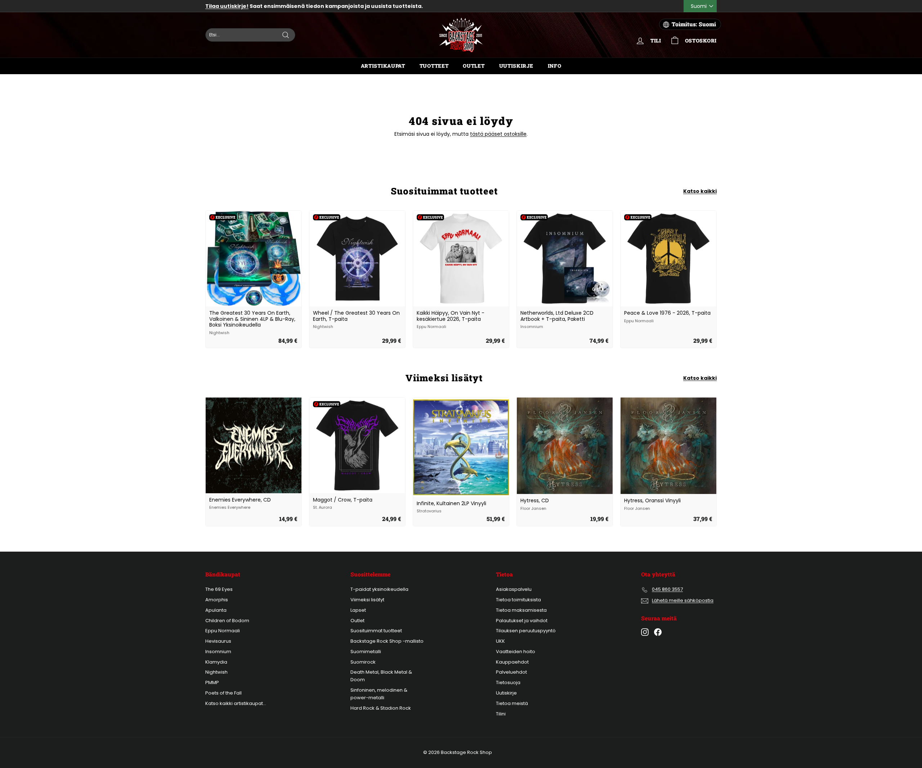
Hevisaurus (218, 641)
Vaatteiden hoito (515, 651)
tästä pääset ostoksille (498, 134)
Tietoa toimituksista (518, 599)
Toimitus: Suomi (694, 24)
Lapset (358, 610)
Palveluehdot (511, 672)
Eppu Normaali (222, 630)
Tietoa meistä (512, 703)
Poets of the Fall (223, 693)
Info (554, 65)
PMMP (212, 682)
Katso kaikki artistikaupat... (235, 703)
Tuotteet (434, 65)
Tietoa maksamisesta (521, 610)
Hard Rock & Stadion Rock (380, 708)
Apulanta (216, 610)
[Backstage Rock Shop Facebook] (658, 632)
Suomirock (363, 662)
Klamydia (216, 662)
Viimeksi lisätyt (367, 599)
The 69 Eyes (219, 589)
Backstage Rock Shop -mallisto (387, 641)
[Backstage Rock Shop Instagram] (645, 632)
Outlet (473, 65)
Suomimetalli (365, 651)
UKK (500, 641)
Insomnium (218, 651)
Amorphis (216, 599)
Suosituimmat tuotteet (376, 630)
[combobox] (250, 35)
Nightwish (216, 672)
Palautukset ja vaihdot (521, 620)
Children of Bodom (227, 620)
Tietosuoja (508, 682)
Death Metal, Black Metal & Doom (381, 676)
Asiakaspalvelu (514, 589)
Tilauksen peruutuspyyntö (526, 630)
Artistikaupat (383, 65)
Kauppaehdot (512, 662)
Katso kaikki (700, 191)
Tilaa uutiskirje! (227, 6)
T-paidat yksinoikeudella (379, 589)
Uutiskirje (516, 65)
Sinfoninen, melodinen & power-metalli (378, 694)
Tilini (501, 713)
